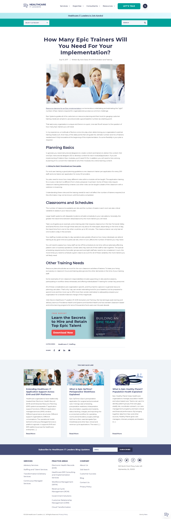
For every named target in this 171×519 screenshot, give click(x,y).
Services (64, 6)
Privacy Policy (85, 487)
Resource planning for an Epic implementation (63, 108)
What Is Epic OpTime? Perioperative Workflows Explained (82, 392)
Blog (82, 478)
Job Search (84, 470)
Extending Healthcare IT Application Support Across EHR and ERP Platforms (40, 392)
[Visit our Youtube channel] (140, 460)
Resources (108, 6)
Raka (145, 514)
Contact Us (84, 482)
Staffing (72, 344)
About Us (84, 465)
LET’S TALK (129, 6)
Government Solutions (61, 496)
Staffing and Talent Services (36, 470)
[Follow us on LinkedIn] (120, 460)
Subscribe (125, 449)
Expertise (77, 6)
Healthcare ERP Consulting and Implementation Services (63, 475)
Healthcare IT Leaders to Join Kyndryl (85, 16)
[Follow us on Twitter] (127, 460)
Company (84, 461)
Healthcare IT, (63, 344)
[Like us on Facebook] (133, 460)
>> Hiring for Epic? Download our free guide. (63, 166)
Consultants (92, 6)
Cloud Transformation (61, 507)
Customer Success (88, 474)
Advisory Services (31, 465)
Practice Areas (60, 461)
